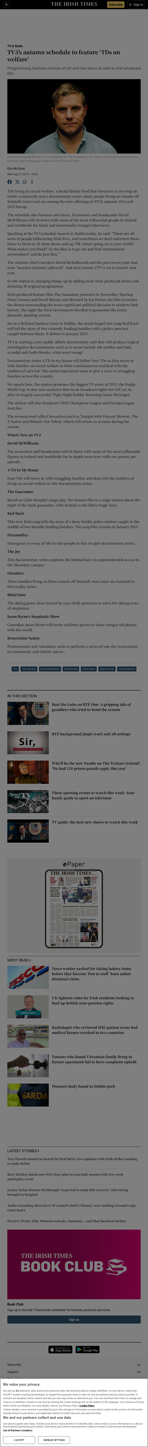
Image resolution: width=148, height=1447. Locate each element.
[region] (74, 1412)
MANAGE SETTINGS (54, 1440)
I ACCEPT (19, 1440)
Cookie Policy (86, 1405)
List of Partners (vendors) (17, 1430)
